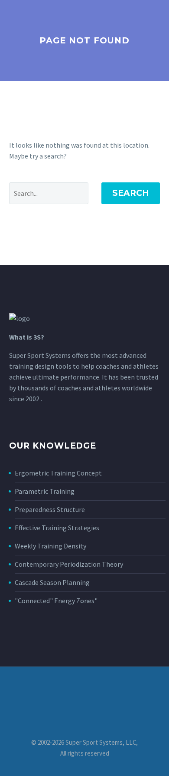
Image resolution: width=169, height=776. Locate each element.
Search (130, 193)
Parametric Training (45, 491)
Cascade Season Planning (52, 582)
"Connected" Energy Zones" (56, 600)
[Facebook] (84, 690)
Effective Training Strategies (57, 527)
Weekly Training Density (50, 546)
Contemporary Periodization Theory (69, 564)
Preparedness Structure (50, 509)
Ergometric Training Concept (58, 473)
